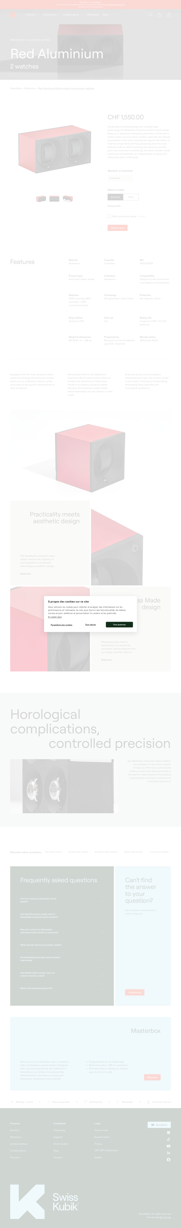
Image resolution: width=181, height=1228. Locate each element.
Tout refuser (90, 624)
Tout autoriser (119, 624)
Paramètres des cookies (61, 625)
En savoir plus (55, 617)
